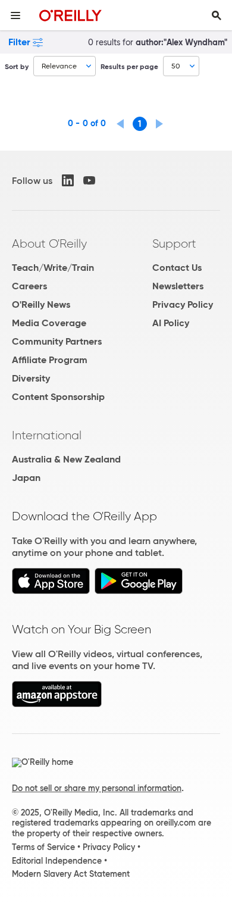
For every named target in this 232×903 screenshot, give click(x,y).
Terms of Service (43, 847)
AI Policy (170, 323)
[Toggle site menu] (15, 15)
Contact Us (177, 267)
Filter (19, 42)
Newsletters (177, 286)
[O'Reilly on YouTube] (89, 180)
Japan (26, 477)
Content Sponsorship (58, 396)
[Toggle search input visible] (216, 15)
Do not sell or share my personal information (96, 788)
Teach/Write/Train (53, 267)
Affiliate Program (49, 360)
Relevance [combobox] (59, 65)
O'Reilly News (41, 304)
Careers (29, 286)
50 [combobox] (175, 65)
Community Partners (57, 341)
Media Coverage (49, 323)
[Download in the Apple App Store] (51, 591)
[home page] (70, 15)
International (46, 435)
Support (174, 243)
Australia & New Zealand (66, 459)
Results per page (129, 66)
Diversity (31, 378)
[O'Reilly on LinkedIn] (68, 180)
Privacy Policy (182, 304)
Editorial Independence (57, 860)
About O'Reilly (49, 243)
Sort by (17, 66)
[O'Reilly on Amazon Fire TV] (57, 704)
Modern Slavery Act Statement (71, 873)
